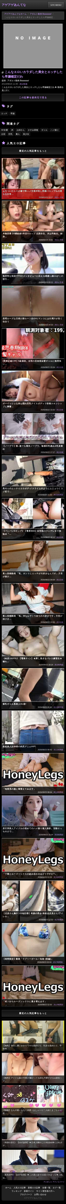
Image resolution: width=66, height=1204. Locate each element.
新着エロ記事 (34, 1187)
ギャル (44, 130)
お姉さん (21, 130)
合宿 (3, 134)
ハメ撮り (55, 130)
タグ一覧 (57, 1187)
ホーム (8, 1187)
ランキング (17, 1191)
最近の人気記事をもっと (33, 151)
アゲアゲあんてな (14, 4)
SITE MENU (55, 4)
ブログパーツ (26, 1194)
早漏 (12, 113)
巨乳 (10, 134)
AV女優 (4, 130)
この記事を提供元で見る (33, 97)
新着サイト (29, 1191)
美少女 (26, 134)
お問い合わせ (40, 1194)
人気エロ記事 (20, 1187)
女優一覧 (46, 1187)
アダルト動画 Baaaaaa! (40, 14)
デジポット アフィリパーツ (53, 1182)
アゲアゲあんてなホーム (15, 14)
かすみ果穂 (33, 130)
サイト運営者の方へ (45, 1191)
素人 (18, 134)
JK (12, 130)
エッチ (4, 113)
